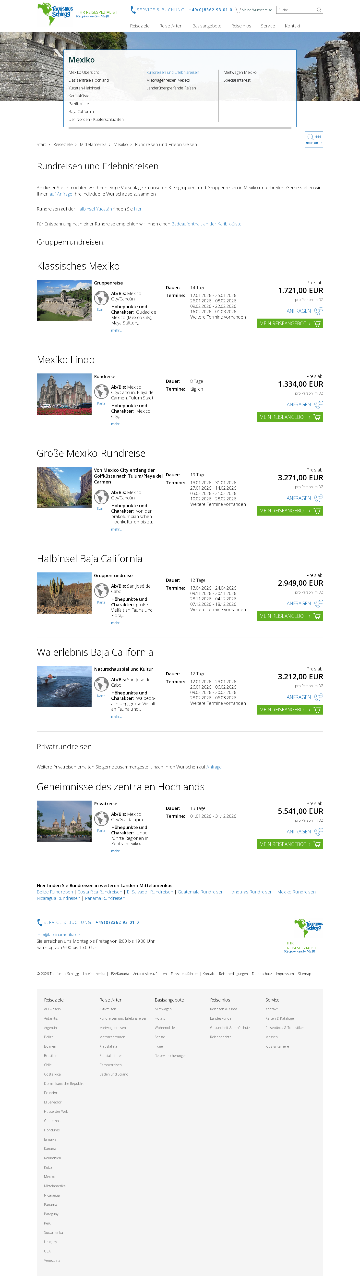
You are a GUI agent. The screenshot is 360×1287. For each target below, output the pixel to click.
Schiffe (160, 1037)
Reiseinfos (241, 26)
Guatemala (52, 1120)
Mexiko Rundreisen (296, 892)
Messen (271, 1037)
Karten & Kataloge (279, 1018)
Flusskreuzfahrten (185, 973)
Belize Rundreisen (55, 892)
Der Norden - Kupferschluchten (96, 119)
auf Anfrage (61, 194)
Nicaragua (52, 1195)
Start (41, 144)
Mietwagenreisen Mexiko (168, 80)
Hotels (160, 1018)
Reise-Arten (170, 26)
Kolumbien (52, 1158)
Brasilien (50, 1055)
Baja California (81, 111)
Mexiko (121, 144)
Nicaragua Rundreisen (58, 898)
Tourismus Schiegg (64, 973)
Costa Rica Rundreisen (100, 892)
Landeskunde (220, 1018)
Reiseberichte (220, 1037)
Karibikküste (79, 96)
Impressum (285, 973)
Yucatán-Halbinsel (84, 88)
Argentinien (52, 1027)
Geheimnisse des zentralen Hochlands (121, 786)
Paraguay (51, 1214)
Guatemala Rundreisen (201, 892)
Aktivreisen (107, 1009)
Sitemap (304, 973)
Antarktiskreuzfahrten (150, 973)
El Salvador (52, 1102)
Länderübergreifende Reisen (171, 88)
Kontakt (292, 26)
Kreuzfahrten (109, 1046)
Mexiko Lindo (66, 359)
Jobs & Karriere (277, 1046)
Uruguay (50, 1241)
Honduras (52, 1130)
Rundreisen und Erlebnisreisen (172, 72)
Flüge (159, 1046)
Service (268, 26)
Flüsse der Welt (56, 1111)
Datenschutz (262, 973)
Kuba (48, 1167)
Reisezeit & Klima (223, 1009)
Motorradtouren (112, 1037)
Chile (48, 1065)
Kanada (50, 1148)
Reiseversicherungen (171, 1055)
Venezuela (52, 1260)
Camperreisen (110, 1065)
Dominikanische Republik (64, 1083)
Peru (47, 1223)
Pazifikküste (79, 103)
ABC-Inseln (52, 1009)
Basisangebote (206, 26)
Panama (50, 1204)
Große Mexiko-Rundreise (91, 453)
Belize (48, 1037)
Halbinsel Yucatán (94, 209)
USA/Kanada (119, 973)
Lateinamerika (94, 973)
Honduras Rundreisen (250, 892)
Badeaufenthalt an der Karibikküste (206, 224)
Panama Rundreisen (105, 898)
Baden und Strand (113, 1074)
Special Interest (237, 80)
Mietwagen (163, 1009)
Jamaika (50, 1139)
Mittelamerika (93, 144)
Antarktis (51, 1018)
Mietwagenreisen (112, 1027)
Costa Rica (52, 1074)
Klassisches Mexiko (78, 265)
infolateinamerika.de (58, 935)
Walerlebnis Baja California (95, 652)
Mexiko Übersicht (84, 72)
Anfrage (214, 767)
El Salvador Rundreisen (150, 892)
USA (47, 1251)
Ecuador (50, 1092)
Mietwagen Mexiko (240, 72)
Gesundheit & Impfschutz (230, 1027)
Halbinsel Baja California (90, 558)
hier (138, 209)
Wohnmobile (165, 1027)
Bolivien (50, 1046)
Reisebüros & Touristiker (284, 1027)
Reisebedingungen (233, 973)
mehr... (116, 330)
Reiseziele (140, 26)
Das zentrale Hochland (89, 80)
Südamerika (53, 1232)
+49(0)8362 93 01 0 (210, 9)
